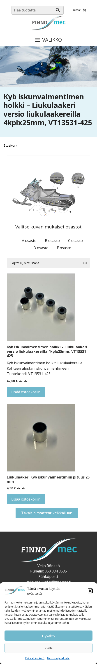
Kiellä (48, 648)
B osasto (52, 240)
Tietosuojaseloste (58, 658)
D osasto (40, 247)
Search (57, 10)
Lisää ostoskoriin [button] (25, 391)
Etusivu (9, 145)
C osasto (75, 240)
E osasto (64, 247)
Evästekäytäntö (34, 658)
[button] (90, 591)
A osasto (29, 240)
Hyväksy (48, 635)
